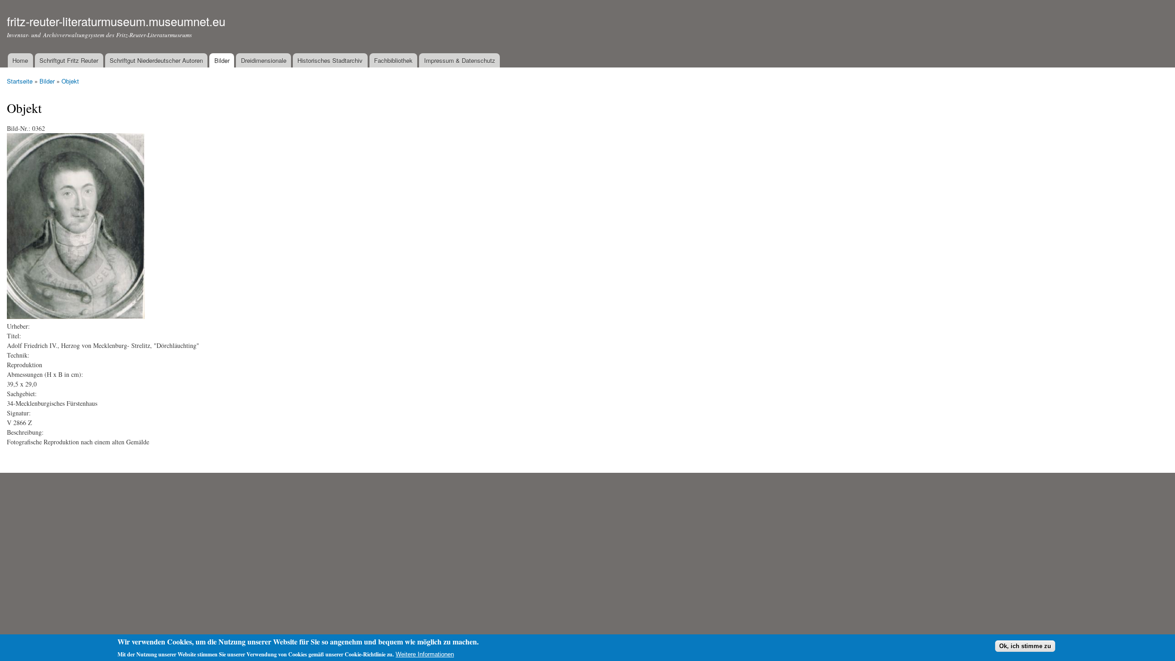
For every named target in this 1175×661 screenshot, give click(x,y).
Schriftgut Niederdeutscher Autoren (156, 60)
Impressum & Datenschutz (459, 60)
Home (20, 60)
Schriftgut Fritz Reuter (68, 60)
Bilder (221, 60)
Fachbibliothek (393, 60)
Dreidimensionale (263, 60)
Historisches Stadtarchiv (330, 60)
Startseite (20, 81)
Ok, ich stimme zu (1025, 646)
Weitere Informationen (425, 654)
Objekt (70, 81)
